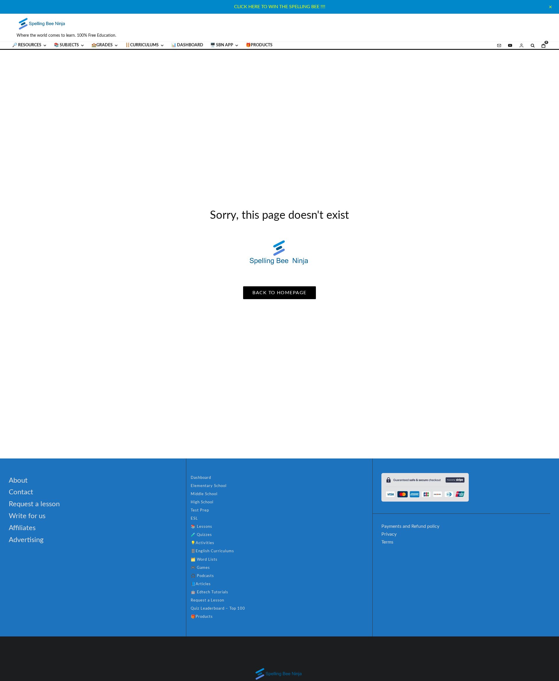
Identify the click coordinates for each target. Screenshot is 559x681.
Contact (21, 492)
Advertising (26, 540)
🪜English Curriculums (212, 551)
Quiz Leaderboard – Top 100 (218, 609)
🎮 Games (200, 568)
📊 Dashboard (187, 45)
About (18, 480)
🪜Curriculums (142, 45)
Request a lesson (34, 504)
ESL (194, 519)
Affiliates (22, 528)
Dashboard (201, 478)
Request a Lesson (207, 600)
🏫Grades (102, 45)
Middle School (204, 494)
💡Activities (202, 543)
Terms (387, 542)
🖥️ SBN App (221, 45)
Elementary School (209, 486)
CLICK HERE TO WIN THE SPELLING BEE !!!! (279, 6)
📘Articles (201, 584)
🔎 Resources (26, 45)
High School (202, 502)
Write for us (27, 516)
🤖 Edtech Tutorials (209, 592)
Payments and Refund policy (410, 526)
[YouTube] (510, 45)
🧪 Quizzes (201, 535)
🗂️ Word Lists (204, 560)
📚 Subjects (66, 45)
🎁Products (259, 45)
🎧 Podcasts (202, 576)
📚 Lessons (201, 527)
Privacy (389, 534)
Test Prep (200, 510)
